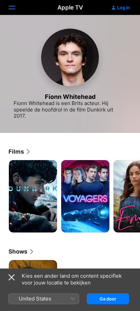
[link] (19, 151)
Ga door (108, 298)
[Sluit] (11, 277)
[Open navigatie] (15, 7)
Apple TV (70, 7)
